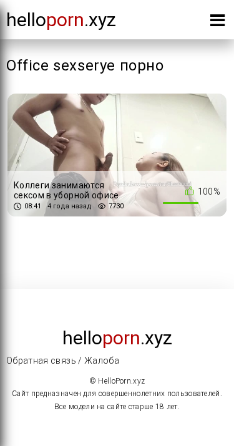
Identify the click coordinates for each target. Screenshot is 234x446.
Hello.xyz (61, 20)
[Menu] (217, 22)
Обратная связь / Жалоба (62, 361)
